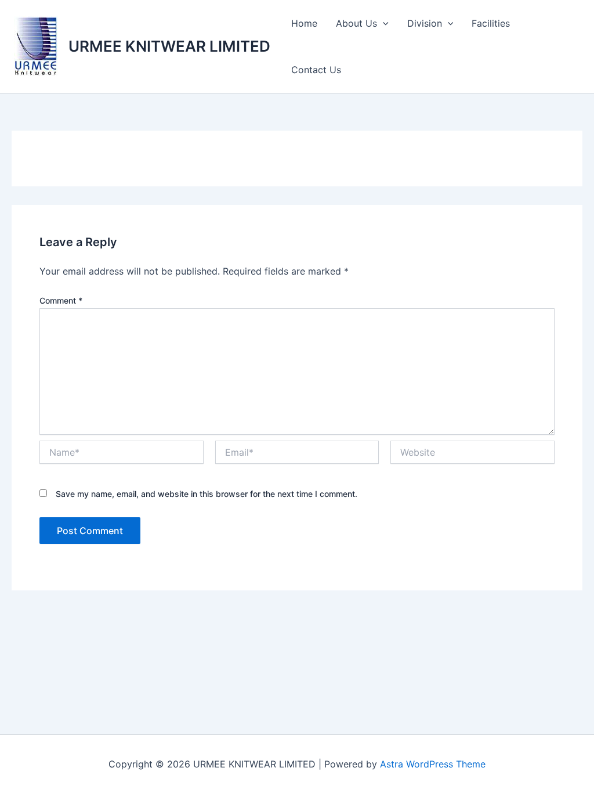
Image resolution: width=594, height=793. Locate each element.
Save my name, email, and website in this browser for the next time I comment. (206, 494)
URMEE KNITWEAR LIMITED (169, 46)
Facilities (491, 23)
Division (424, 23)
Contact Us (316, 69)
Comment (60, 300)
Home (304, 23)
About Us (356, 23)
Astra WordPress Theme (433, 764)
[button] (383, 23)
